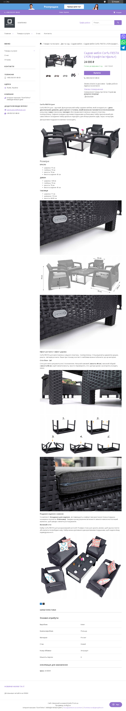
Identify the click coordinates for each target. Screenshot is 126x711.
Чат (117, 705)
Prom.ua (75, 703)
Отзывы (7, 60)
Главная (7, 33)
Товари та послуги (51, 44)
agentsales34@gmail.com (16, 110)
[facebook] (41, 604)
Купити (97, 73)
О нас (38, 33)
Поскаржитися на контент (72, 708)
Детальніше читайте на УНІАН (16, 693)
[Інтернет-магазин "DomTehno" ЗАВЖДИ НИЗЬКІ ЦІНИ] (9, 27)
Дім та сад (65, 44)
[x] (44, 604)
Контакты (48, 33)
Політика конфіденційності (93, 708)
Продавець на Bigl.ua (63, 705)
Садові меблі (76, 44)
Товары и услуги (23, 33)
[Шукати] (118, 22)
